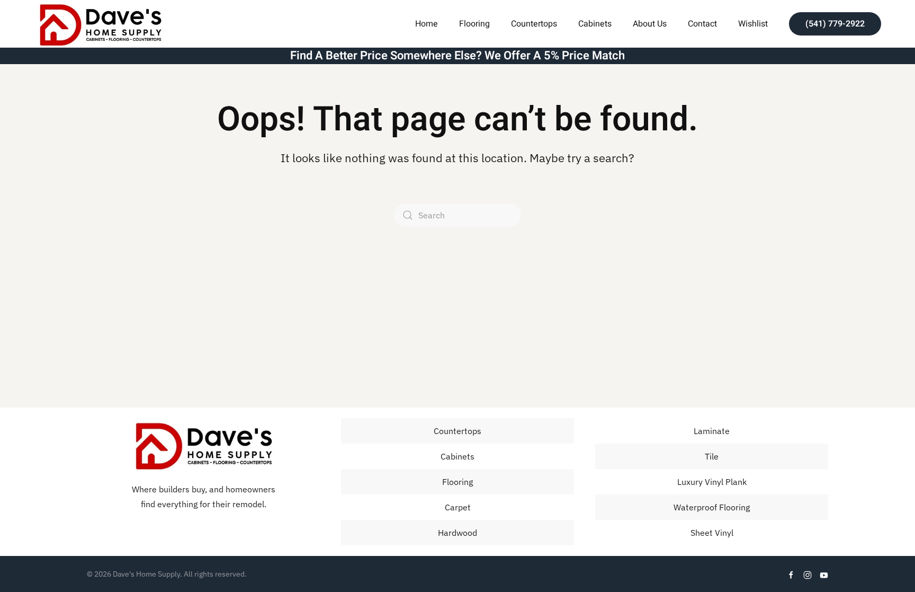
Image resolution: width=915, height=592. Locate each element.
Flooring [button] (474, 23)
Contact (702, 23)
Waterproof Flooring (712, 507)
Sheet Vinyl (711, 532)
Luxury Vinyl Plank (712, 481)
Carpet (458, 507)
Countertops (534, 23)
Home (426, 23)
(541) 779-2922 (835, 23)
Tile (712, 456)
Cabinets (595, 23)
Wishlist (753, 23)
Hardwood (457, 532)
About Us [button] (650, 23)
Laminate (712, 431)
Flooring (457, 481)
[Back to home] (100, 23)
